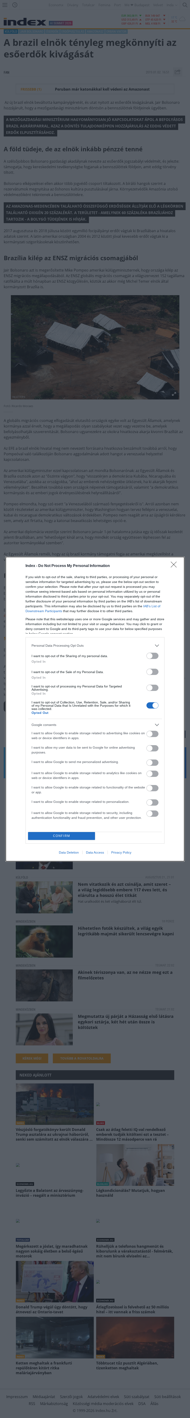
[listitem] (95, 645)
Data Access (95, 852)
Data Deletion (69, 852)
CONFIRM (61, 836)
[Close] (175, 566)
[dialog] (95, 709)
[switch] (152, 656)
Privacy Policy (121, 852)
